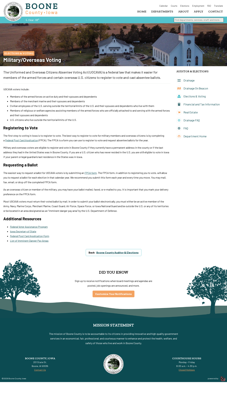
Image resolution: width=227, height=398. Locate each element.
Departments (162, 11)
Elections (184, 5)
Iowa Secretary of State (23, 231)
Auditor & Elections (192, 71)
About (183, 11)
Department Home (195, 136)
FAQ (209, 5)
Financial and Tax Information (201, 104)
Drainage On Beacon (195, 88)
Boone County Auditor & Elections (117, 252)
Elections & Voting (18, 53)
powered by (213, 378)
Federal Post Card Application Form (29, 236)
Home (141, 11)
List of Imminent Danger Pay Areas (29, 240)
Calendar (163, 5)
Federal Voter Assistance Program (29, 226)
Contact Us (40, 369)
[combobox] (199, 20)
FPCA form (91, 172)
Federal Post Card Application (21, 140)
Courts (174, 5)
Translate (218, 5)
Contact (215, 11)
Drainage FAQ (191, 120)
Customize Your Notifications (113, 293)
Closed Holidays (187, 369)
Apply (198, 11)
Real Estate (190, 112)
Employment (198, 5)
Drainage (189, 80)
